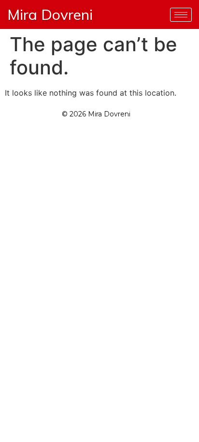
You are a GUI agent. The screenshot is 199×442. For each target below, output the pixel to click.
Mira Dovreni (50, 14)
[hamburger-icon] (181, 15)
